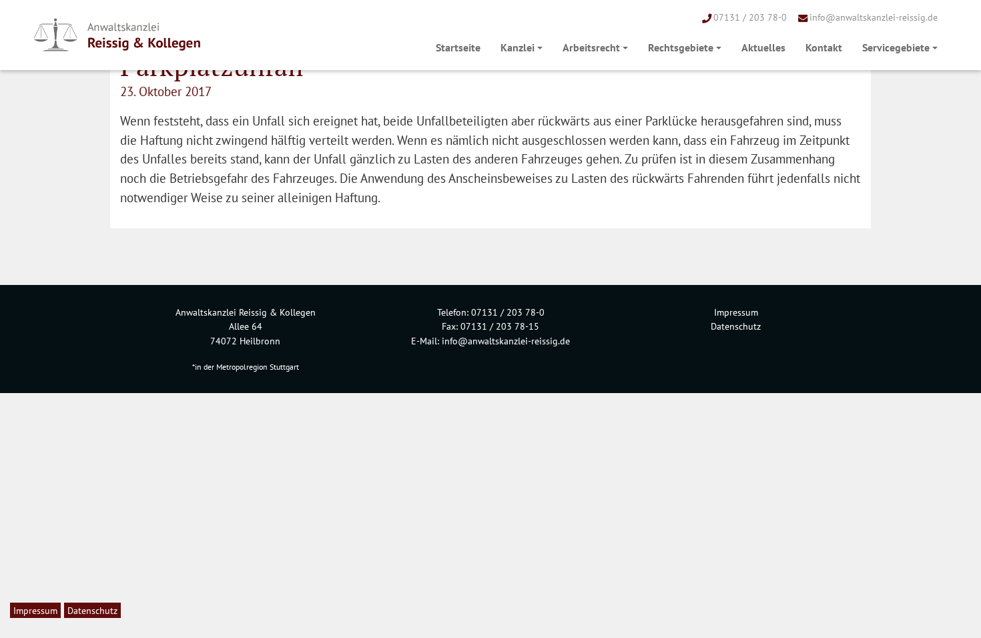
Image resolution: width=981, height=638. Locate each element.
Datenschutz (736, 326)
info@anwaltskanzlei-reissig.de (873, 17)
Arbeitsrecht (591, 47)
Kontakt (823, 47)
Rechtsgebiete (680, 47)
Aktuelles (763, 47)
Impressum (736, 312)
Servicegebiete (896, 47)
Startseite (458, 47)
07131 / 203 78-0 (750, 17)
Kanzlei (518, 47)
